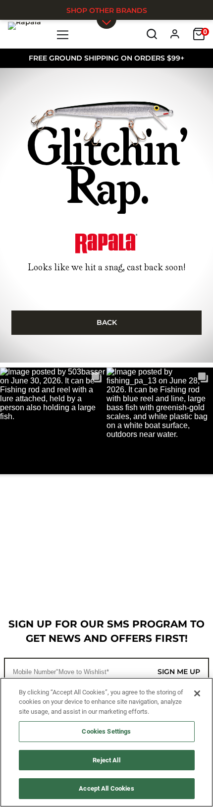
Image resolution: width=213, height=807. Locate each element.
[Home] (24, 33)
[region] (106, 742)
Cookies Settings (106, 731)
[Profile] (175, 34)
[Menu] (63, 34)
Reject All (106, 760)
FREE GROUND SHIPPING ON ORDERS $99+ (106, 58)
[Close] (197, 693)
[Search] (152, 34)
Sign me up (179, 671)
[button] (53, 421)
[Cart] (199, 34)
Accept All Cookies (106, 788)
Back (107, 322)
